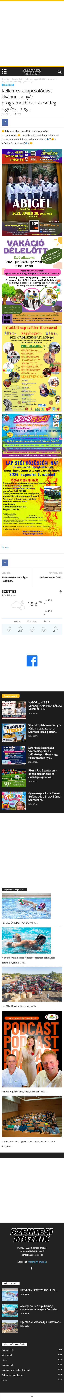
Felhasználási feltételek (32, 1255)
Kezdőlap (5, 79)
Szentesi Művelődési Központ (16, 1370)
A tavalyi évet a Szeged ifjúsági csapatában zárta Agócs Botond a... (39, 1307)
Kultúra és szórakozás (12, 1375)
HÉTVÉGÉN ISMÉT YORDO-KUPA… (20, 923)
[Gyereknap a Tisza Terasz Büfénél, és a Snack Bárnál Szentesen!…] (14, 801)
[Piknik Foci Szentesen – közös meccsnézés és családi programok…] (14, 778)
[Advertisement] (32, 33)
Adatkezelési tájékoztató (32, 1251)
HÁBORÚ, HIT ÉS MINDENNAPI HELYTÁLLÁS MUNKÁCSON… (45, 706)
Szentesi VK (8, 1365)
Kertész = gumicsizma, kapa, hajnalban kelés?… (25, 1091)
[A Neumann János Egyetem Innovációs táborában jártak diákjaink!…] (32, 1116)
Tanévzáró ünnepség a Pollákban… (15, 579)
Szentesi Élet (17, 79)
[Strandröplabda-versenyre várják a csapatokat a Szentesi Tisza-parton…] (14, 732)
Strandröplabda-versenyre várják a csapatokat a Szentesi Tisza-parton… (44, 728)
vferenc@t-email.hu (37, 1262)
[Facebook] (5, 122)
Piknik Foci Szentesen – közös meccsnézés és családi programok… (42, 774)
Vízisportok (7, 1355)
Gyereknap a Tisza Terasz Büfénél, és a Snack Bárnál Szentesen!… (44, 796)
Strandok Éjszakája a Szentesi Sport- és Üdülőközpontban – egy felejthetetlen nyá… (43, 753)
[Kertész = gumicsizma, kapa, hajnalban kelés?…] (32, 1049)
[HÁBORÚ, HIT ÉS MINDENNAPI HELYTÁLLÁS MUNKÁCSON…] (14, 710)
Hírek (4, 1360)
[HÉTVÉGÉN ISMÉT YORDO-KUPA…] (26, 906)
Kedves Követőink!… (50, 577)
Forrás (5, 547)
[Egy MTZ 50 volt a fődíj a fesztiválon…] (32, 984)
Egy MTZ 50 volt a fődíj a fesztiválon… (20, 1006)
